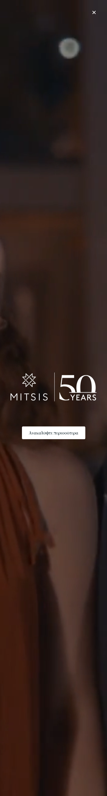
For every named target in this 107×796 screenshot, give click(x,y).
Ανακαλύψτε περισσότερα (53, 433)
